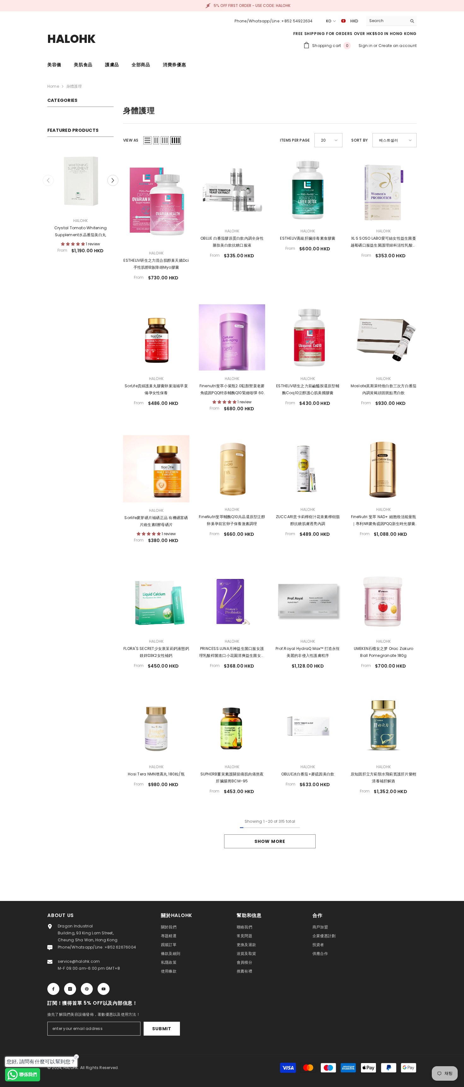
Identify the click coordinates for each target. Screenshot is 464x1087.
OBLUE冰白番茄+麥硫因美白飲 (308, 774)
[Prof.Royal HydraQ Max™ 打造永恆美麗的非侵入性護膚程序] (308, 600)
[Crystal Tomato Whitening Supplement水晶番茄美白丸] (64, 179)
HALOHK (64, 220)
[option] (64, 202)
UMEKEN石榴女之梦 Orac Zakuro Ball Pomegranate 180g (383, 652)
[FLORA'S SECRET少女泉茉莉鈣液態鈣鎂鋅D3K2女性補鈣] (156, 600)
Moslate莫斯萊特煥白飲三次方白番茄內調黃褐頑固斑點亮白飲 (384, 389)
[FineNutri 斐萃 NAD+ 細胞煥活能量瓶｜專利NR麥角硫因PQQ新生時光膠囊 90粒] (383, 468)
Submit (161, 1029)
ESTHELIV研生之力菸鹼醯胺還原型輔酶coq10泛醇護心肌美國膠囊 (307, 389)
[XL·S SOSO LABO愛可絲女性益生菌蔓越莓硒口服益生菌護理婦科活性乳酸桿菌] (383, 190)
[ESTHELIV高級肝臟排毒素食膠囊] (308, 190)
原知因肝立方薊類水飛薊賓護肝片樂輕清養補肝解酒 (383, 777)
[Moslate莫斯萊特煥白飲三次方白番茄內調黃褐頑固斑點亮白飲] (383, 337)
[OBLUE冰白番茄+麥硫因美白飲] (308, 726)
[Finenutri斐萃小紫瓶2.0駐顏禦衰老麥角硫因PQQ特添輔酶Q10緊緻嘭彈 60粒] (232, 337)
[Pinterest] (87, 989)
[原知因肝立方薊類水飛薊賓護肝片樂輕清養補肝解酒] (383, 726)
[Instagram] (70, 989)
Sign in (366, 45)
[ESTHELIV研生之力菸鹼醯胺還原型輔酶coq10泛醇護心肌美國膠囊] (308, 337)
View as (131, 140)
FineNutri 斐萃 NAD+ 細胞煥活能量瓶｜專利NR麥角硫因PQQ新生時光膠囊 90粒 (383, 520)
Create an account (397, 45)
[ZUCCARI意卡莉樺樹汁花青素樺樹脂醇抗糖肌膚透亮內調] (308, 468)
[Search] (391, 21)
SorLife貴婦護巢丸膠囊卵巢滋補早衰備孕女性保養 (156, 389)
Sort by (359, 140)
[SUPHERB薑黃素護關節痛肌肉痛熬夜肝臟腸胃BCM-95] (232, 726)
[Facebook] (53, 989)
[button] (48, 179)
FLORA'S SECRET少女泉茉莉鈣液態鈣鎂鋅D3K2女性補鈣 (156, 652)
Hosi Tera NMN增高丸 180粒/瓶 (156, 774)
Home (53, 86)
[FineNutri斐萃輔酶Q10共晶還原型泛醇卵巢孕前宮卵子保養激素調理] (232, 468)
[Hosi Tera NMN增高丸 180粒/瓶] (156, 726)
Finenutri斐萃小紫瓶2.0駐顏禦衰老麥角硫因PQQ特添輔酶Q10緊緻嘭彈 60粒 (232, 389)
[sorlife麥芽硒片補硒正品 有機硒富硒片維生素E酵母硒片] (156, 468)
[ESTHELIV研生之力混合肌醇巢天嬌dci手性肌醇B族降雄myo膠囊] (156, 201)
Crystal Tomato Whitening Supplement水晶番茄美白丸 (64, 231)
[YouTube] (104, 989)
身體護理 (74, 86)
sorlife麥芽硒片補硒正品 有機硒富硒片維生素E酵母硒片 (156, 521)
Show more (269, 841)
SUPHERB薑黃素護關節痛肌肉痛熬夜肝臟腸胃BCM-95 (232, 777)
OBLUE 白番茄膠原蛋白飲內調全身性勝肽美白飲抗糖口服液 (232, 242)
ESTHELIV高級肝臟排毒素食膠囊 (307, 238)
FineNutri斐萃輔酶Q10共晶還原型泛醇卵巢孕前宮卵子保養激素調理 (232, 520)
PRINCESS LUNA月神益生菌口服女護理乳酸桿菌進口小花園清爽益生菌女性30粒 (232, 652)
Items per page (295, 140)
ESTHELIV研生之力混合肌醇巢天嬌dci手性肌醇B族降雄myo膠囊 (156, 264)
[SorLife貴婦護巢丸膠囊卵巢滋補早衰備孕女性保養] (156, 337)
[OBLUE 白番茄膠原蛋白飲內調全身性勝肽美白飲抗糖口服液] (232, 190)
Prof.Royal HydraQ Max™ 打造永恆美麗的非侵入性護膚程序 (308, 652)
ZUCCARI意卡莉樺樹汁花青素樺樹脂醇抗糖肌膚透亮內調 (308, 520)
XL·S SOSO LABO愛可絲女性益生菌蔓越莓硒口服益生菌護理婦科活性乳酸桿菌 (383, 242)
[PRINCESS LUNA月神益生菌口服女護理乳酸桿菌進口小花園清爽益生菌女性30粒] (232, 600)
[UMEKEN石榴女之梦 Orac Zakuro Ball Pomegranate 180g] (383, 600)
